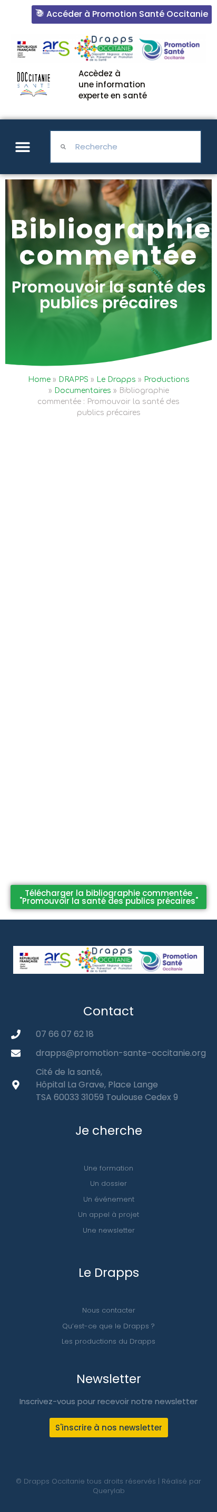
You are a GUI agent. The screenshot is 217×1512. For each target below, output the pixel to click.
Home (39, 380)
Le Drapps (116, 380)
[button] (22, 147)
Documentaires (82, 391)
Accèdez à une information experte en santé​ (112, 84)
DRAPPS (73, 380)
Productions (167, 380)
